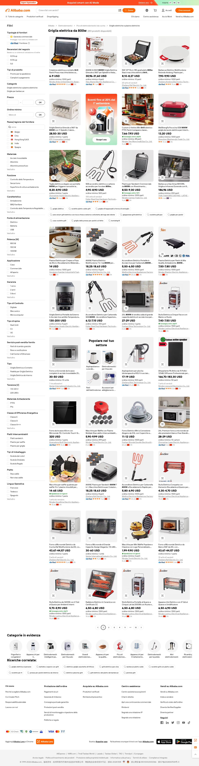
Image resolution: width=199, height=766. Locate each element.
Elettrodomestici (65, 26)
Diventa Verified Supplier (170, 707)
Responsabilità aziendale (15, 702)
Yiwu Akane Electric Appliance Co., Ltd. (101, 82)
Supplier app (101, 741)
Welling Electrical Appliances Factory (137, 272)
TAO (120, 754)
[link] (195, 740)
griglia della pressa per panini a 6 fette (88, 221)
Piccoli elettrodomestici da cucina (90, 26)
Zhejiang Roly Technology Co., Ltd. (136, 382)
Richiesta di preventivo (92, 697)
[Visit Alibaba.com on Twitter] (172, 722)
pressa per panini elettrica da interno (44, 673)
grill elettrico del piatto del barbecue (104, 673)
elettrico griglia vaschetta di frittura (80, 667)
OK (40, 102)
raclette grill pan (156, 215)
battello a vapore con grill (49, 667)
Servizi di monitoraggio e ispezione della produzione (60, 713)
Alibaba (51, 26)
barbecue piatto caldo (135, 667)
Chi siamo (9, 686)
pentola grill (130, 673)
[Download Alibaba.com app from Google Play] (184, 741)
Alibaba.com (148, 741)
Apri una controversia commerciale (136, 702)
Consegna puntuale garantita (56, 702)
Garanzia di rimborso (52, 697)
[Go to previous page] (97, 627)
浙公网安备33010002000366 (143, 762)
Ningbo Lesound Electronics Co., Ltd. (174, 386)
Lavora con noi (11, 707)
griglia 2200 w (58, 209)
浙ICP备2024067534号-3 (168, 762)
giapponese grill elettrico (132, 215)
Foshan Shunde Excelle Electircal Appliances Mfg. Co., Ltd (138, 442)
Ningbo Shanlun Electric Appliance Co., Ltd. (174, 272)
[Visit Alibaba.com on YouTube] (183, 722)
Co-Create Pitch (12, 697)
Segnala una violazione (131, 717)
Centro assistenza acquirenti (134, 692)
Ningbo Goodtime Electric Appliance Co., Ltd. (65, 502)
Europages (138, 754)
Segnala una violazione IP (132, 712)
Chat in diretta (127, 697)
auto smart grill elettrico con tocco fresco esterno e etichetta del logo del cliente (84, 215)
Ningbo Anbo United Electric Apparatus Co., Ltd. (65, 82)
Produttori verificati (91, 692)
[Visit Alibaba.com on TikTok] (189, 722)
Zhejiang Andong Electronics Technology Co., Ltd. (174, 82)
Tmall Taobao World (86, 754)
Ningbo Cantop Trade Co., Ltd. (134, 198)
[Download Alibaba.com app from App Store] (164, 741)
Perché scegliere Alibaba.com (17, 692)
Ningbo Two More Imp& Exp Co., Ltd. (137, 141)
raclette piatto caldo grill (80, 209)
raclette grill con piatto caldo (162, 667)
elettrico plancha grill (74, 673)
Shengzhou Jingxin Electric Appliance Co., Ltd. (65, 326)
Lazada (99, 754)
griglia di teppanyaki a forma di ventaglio (113, 209)
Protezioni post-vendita (54, 707)
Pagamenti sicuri (51, 692)
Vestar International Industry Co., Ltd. (64, 386)
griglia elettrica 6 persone (21, 667)
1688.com (72, 754)
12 (136, 627)
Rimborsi (125, 707)
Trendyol (128, 754)
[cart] (156, 11)
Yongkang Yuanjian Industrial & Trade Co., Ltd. (65, 272)
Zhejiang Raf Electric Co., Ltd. (134, 85)
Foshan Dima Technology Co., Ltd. (136, 326)
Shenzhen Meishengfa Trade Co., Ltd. (174, 139)
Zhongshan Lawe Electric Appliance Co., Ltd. (174, 442)
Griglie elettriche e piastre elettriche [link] (124, 26)
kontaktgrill (115, 221)
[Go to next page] (141, 627)
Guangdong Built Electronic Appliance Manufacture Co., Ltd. (65, 442)
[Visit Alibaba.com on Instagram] (178, 722)
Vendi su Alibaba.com (169, 692)
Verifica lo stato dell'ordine (171, 702)
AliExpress (61, 754)
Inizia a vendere (166, 697)
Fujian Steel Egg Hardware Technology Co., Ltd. (101, 199)
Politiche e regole (51, 720)
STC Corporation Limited (59, 139)
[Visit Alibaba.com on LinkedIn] (167, 722)
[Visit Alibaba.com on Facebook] (162, 722)
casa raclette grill (59, 221)
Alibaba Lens (19, 741)
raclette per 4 (17, 673)
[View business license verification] (124, 762)
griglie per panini (176, 215)
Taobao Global (111, 754)
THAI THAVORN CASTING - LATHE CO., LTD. (174, 195)
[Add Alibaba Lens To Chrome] (45, 741)
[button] (119, 10)
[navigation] (26, 327)
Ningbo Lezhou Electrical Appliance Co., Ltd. (174, 328)
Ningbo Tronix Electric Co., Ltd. (98, 442)
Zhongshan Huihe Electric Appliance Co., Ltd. (65, 195)
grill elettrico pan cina (110, 667)
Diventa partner (166, 712)
